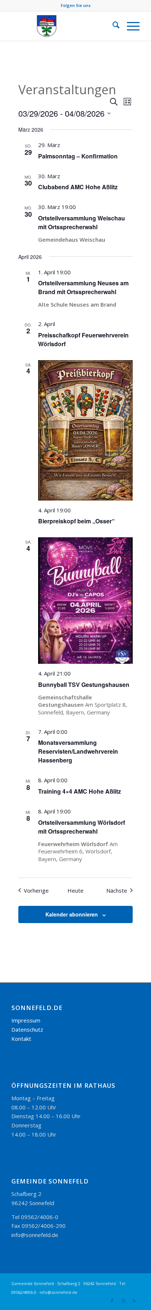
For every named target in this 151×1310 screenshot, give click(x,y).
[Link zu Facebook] (112, 1300)
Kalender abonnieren (71, 914)
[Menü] (129, 26)
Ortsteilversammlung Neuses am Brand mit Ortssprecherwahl (83, 287)
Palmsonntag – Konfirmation (78, 156)
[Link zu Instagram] (123, 1300)
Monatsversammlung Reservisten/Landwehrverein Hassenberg (78, 751)
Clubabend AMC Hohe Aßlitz (78, 187)
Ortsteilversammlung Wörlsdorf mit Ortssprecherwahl (81, 826)
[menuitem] (112, 26)
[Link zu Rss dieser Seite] (134, 1300)
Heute (75, 890)
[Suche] (112, 26)
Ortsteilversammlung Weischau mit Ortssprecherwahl (81, 222)
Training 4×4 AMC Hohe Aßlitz (79, 791)
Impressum (25, 1020)
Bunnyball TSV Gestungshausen (83, 684)
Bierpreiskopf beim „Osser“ (76, 521)
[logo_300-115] (62, 26)
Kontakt (21, 1038)
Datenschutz (27, 1029)
